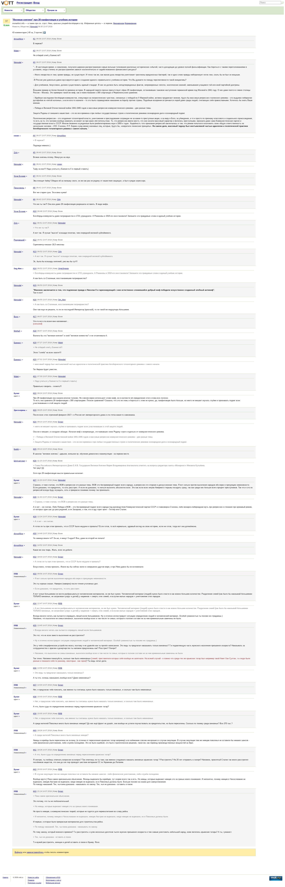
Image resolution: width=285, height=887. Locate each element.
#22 (34, 393)
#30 (34, 533)
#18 (34, 331)
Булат (16, 393)
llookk (16, 449)
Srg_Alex (18, 268)
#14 (34, 268)
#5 (34, 152)
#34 (34, 604)
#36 (34, 668)
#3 (34, 62)
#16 (34, 300)
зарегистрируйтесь (35, 852)
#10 (34, 211)
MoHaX (17, 331)
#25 (34, 449)
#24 (34, 422)
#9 (34, 199)
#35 (34, 625)
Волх (16, 317)
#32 (34, 557)
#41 (34, 750)
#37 (34, 685)
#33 (34, 574)
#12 (34, 240)
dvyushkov (18, 39)
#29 (34, 517)
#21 (34, 376)
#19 (34, 343)
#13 (34, 252)
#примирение (130, 23)
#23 (34, 410)
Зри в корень (19, 410)
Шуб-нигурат (19, 461)
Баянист (17, 343)
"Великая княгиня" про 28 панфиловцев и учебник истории (44, 20)
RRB (16, 574)
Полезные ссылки (34, 883)
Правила (31, 880)
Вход (36, 2)
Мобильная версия (53, 883)
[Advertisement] (270, 63)
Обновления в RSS (53, 877)
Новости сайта (33, 877)
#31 (34, 545)
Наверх (5, 877)
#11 (34, 223)
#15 (34, 285)
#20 (34, 360)
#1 (34, 39)
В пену (7, 25)
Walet (16, 51)
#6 (34, 164)
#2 (34, 51)
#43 (34, 791)
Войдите (18, 852)
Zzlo (16, 152)
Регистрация (24, 2)
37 (6, 21)
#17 (34, 317)
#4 (34, 136)
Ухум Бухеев (19, 176)
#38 (34, 697)
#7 (34, 176)
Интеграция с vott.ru (53, 880)
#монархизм (118, 23)
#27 (34, 480)
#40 (34, 730)
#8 (34, 188)
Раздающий (19, 240)
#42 (34, 769)
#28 (34, 497)
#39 (34, 714)
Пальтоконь (19, 188)
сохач (16, 136)
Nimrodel (34, 27)
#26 (34, 461)
